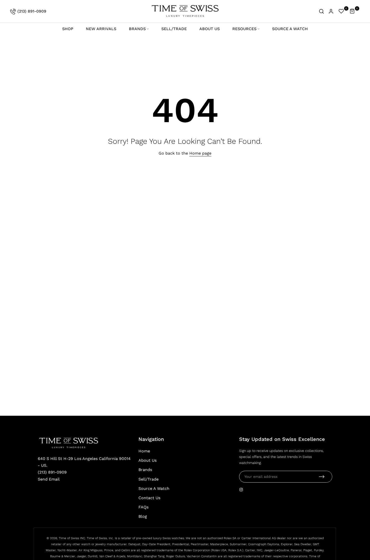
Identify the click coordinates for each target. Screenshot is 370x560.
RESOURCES (244, 28)
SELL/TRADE (174, 28)
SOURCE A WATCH (290, 28)
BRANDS (137, 28)
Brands (145, 469)
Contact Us (149, 497)
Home (144, 451)
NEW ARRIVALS (101, 28)
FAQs (143, 507)
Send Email (49, 479)
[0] (341, 11)
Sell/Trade (148, 479)
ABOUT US (209, 28)
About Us (147, 460)
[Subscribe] (321, 476)
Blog (142, 516)
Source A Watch (153, 488)
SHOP (67, 28)
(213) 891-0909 (31, 11)
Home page (200, 153)
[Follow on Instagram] (241, 490)
